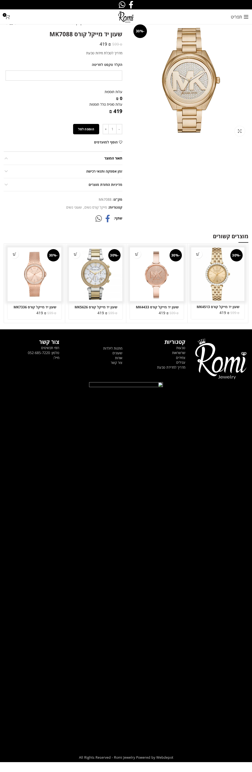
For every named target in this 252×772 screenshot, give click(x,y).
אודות (118, 358)
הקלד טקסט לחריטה (107, 64)
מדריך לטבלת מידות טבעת (104, 53)
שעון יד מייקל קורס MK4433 (157, 307)
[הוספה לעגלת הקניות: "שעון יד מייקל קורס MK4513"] (198, 254)
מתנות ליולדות (112, 348)
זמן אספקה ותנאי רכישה (104, 171)
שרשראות (178, 352)
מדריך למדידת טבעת (171, 367)
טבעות (180, 347)
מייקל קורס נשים (95, 207)
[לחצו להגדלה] (240, 131)
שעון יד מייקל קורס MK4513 (218, 307)
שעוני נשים (74, 207)
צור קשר (116, 362)
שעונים (117, 353)
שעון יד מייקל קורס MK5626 (96, 307)
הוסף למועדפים (106, 142)
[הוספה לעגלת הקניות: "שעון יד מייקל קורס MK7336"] (14, 254)
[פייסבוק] (108, 218)
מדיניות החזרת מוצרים (105, 184)
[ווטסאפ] (99, 218)
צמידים (180, 357)
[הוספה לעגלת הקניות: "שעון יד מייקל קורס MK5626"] (75, 254)
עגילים (180, 362)
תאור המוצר (113, 158)
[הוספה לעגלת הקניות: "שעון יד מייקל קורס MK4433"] (136, 254)
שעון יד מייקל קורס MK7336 (35, 307)
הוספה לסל (86, 129)
